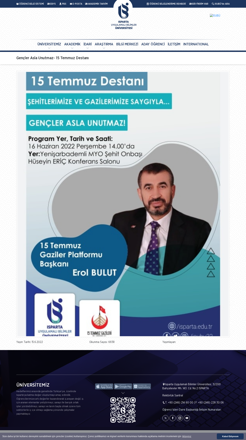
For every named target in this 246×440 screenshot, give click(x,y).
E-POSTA (77, 4)
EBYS (53, 4)
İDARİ (88, 44)
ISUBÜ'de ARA (222, 4)
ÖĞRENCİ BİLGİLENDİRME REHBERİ (167, 4)
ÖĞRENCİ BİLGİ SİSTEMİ (31, 4)
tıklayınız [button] (186, 436)
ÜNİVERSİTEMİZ (49, 44)
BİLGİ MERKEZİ (127, 44)
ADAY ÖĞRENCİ (153, 44)
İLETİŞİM (174, 44)
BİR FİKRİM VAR (200, 4)
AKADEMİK (72, 44)
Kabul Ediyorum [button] (230, 436)
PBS (64, 4)
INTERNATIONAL (196, 44)
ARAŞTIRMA (104, 44)
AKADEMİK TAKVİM (97, 4)
